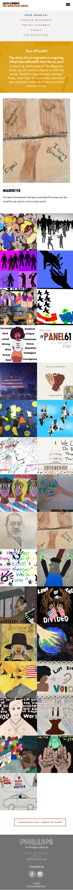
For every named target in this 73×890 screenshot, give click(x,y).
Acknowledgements (36, 886)
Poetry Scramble (36, 25)
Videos (36, 30)
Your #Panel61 (36, 15)
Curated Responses (36, 20)
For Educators (36, 35)
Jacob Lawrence (15, 4)
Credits (36, 883)
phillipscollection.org (37, 858)
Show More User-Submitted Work (40, 822)
